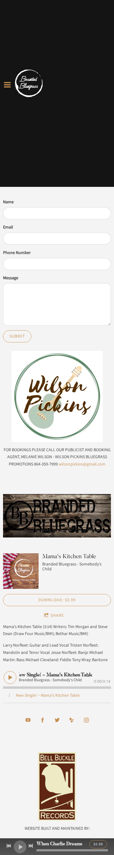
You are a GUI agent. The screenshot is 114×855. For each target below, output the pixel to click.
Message (10, 277)
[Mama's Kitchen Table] (21, 571)
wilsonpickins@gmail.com (82, 464)
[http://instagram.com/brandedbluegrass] (86, 720)
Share (57, 615)
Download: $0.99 (57, 600)
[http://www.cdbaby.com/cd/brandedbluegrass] (71, 720)
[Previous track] (9, 846)
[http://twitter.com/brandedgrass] (57, 720)
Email (8, 227)
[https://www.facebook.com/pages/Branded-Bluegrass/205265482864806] (42, 720)
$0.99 (98, 844)
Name (8, 201)
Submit (17, 336)
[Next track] (30, 846)
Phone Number (17, 252)
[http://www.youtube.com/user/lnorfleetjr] (28, 720)
